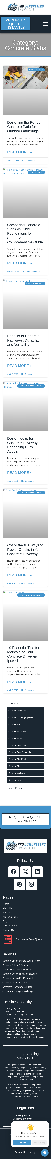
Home (6, 904)
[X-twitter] (25, 871)
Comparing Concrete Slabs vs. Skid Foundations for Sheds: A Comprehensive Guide (25, 233)
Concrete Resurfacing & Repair (17, 982)
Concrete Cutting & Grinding (15, 965)
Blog (5, 921)
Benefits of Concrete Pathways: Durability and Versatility (23, 340)
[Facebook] (13, 871)
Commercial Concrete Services (17, 987)
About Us (7, 908)
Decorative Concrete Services (16, 969)
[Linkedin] (37, 871)
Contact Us (8, 930)
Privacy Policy (10, 925)
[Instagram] (31, 884)
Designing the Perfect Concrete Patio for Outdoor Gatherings (24, 126)
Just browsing (39, 1142)
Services (7, 912)
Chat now (22, 1142)
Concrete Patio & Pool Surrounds (18, 978)
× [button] (45, 1123)
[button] (45, 24)
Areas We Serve (11, 917)
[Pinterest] (19, 884)
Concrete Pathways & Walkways (17, 991)
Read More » (19, 152)
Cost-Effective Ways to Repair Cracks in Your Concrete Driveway (25, 549)
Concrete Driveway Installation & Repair (21, 960)
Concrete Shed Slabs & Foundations (19, 974)
